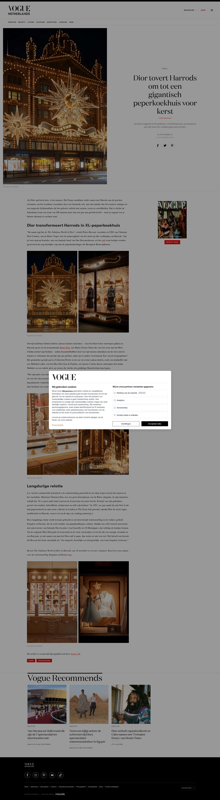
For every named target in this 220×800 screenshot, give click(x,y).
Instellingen (126, 424)
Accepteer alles (154, 424)
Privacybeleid (57, 425)
